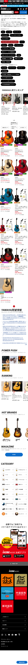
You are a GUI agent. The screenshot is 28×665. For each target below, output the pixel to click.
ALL (3, 32)
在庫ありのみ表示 (13, 127)
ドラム (10, 45)
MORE (13, 454)
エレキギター (5, 35)
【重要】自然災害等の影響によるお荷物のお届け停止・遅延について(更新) (14, 3)
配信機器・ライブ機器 (7, 58)
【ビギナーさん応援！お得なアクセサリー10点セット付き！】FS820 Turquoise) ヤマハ (21, 237)
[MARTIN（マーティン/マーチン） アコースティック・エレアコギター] (6, 430)
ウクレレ (4, 45)
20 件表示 (22, 127)
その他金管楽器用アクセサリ (8, 84)
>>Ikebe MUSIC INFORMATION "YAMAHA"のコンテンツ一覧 (14, 343)
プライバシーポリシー (6, 639)
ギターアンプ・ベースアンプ (8, 55)
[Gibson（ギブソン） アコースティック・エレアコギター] (18, 430)
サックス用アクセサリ (7, 77)
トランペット (12, 67)
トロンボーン (21, 67)
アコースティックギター (16, 35)
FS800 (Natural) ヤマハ (5, 179)
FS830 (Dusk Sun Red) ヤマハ (6, 266)
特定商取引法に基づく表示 (7, 641)
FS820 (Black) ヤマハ (19, 150)
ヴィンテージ (17, 32)
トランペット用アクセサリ (8, 81)
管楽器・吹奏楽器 (6, 62)
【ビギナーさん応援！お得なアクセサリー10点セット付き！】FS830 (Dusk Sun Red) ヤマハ (21, 267)
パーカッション (18, 45)
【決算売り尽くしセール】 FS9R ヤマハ (7, 298)
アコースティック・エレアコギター (9, 42)
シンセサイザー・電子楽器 (8, 48)
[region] (14, 430)
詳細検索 (16, 12)
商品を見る (22, 662)
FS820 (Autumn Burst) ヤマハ (6, 150)
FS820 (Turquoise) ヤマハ (6, 207)
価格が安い (4, 127)
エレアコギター (5, 38)
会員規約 (3, 643)
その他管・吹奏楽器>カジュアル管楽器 (10, 74)
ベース (22, 42)
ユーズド (9, 32)
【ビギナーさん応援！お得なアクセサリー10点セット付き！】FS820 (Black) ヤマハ (21, 207)
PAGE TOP (15, 563)
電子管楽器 (4, 71)
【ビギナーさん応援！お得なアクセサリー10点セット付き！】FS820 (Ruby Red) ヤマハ (7, 237)
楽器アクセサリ (18, 58)
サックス (4, 67)
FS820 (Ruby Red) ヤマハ (20, 179)
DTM (19, 55)
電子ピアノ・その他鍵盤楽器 (8, 52)
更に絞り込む (13, 123)
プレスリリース (4, 646)
